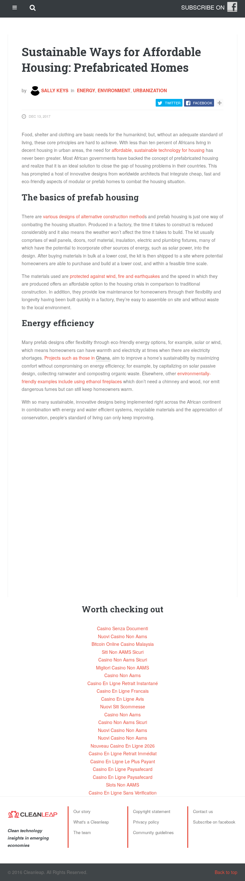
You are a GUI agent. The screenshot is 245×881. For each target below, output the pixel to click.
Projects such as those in (70, 358)
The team (82, 832)
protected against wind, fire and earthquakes (115, 276)
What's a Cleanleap (91, 822)
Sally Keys (54, 90)
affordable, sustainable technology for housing (158, 150)
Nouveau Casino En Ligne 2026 (123, 746)
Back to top (226, 872)
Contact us (203, 811)
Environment (114, 90)
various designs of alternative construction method (94, 216)
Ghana (103, 358)
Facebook (202, 102)
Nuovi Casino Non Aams (122, 636)
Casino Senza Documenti (122, 628)
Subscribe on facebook (214, 822)
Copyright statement (151, 811)
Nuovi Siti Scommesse (122, 706)
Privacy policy (146, 822)
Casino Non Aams (122, 675)
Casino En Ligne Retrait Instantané (122, 683)
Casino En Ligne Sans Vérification (123, 792)
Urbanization (150, 90)
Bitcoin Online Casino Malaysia (123, 644)
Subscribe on (203, 7)
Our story (82, 811)
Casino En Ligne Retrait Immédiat (123, 753)
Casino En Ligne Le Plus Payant (122, 761)
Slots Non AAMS (122, 784)
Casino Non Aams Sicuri (122, 659)
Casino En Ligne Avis (122, 699)
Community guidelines (153, 832)
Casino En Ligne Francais (123, 691)
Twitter (173, 102)
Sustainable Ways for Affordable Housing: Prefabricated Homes (111, 59)
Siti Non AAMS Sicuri (123, 652)
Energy (86, 90)
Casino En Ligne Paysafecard (122, 769)
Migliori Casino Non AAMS (122, 667)
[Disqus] (122, 506)
